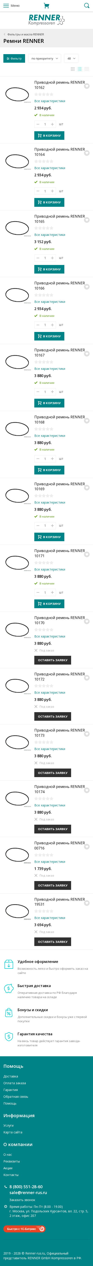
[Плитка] (73, 69)
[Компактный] (87, 69)
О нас (7, 1154)
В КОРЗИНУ (52, 136)
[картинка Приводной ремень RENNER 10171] (17, 562)
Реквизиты (11, 1161)
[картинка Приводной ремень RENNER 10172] (17, 685)
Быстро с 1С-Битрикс (21, 1229)
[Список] (80, 69)
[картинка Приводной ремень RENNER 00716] (17, 854)
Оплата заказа (14, 1083)
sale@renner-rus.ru (28, 1192)
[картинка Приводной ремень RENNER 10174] (17, 798)
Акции (7, 1168)
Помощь (9, 1103)
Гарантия (10, 1090)
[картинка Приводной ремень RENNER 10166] (17, 294)
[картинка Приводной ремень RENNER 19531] (17, 910)
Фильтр (16, 58)
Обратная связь (15, 1096)
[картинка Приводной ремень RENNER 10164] (17, 160)
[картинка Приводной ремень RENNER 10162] (17, 93)
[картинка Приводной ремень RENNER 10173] (17, 741)
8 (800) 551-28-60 (25, 1186)
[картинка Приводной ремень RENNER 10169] (17, 495)
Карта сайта (12, 1132)
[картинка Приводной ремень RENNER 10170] (17, 629)
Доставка (10, 1076)
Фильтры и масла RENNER (25, 34)
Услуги (8, 1125)
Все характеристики (49, 101)
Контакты (11, 1175)
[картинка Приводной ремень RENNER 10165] (17, 227)
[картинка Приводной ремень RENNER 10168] (17, 428)
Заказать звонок (22, 1200)
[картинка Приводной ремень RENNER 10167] (17, 361)
